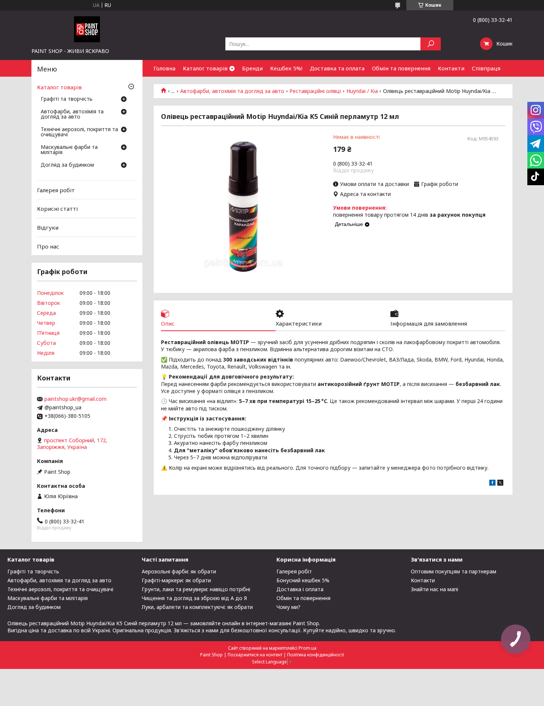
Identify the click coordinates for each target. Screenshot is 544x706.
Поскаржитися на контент (255, 655)
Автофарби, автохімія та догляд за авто (232, 91)
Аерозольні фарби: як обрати (179, 571)
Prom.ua (307, 648)
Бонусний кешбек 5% (302, 580)
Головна (164, 68)
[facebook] (492, 483)
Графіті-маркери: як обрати (176, 580)
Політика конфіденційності (315, 655)
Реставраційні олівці (315, 91)
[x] (500, 483)
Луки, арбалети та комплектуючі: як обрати (197, 606)
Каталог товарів (205, 68)
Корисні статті (57, 208)
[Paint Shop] (87, 29)
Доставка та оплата (337, 68)
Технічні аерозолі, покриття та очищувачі (79, 132)
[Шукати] (430, 43)
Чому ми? (288, 606)
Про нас (48, 246)
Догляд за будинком (67, 165)
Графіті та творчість (67, 99)
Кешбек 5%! (286, 68)
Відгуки (47, 227)
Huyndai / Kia (362, 91)
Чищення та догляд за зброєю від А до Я (194, 598)
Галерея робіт (56, 190)
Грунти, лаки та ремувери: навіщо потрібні (196, 589)
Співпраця (486, 68)
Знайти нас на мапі (434, 589)
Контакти (451, 68)
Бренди (252, 68)
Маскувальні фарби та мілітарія (69, 150)
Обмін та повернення (401, 68)
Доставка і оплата (299, 589)
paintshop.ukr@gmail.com (75, 399)
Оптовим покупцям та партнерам (453, 571)
